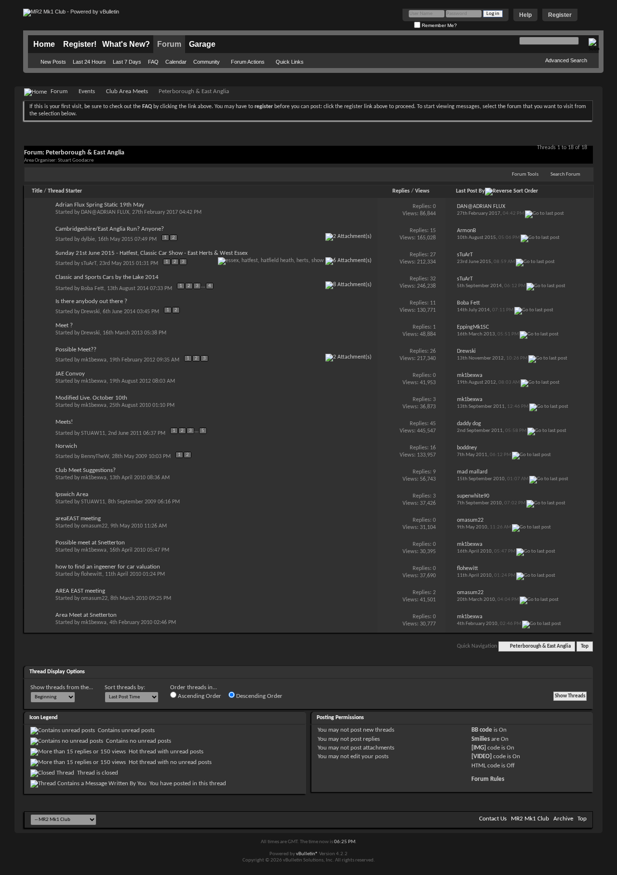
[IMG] (478, 748)
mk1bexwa (94, 360)
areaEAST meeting (78, 518)
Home (44, 44)
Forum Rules (487, 779)
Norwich (66, 446)
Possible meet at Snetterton (90, 543)
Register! (79, 44)
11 (433, 303)
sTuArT (88, 263)
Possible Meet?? (75, 350)
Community (206, 62)
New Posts (53, 62)
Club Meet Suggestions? (85, 470)
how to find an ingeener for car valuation (107, 567)
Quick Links (290, 62)
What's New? (126, 44)
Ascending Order (198, 696)
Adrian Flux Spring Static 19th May (99, 205)
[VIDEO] (481, 756)
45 (433, 424)
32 (433, 279)
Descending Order (258, 696)
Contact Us (493, 819)
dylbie (88, 239)
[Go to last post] (544, 213)
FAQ (153, 62)
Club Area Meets (127, 91)
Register (560, 15)
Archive (563, 819)
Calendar (176, 62)
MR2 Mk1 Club (530, 819)
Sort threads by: (125, 687)
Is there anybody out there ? (91, 301)
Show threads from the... (61, 687)
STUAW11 (93, 433)
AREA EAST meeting (80, 591)
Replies (401, 191)
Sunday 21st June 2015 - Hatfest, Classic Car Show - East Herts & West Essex (151, 253)
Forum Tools (525, 174)
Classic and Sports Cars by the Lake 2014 (107, 277)
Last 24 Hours (89, 62)
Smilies (480, 739)
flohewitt (91, 574)
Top (585, 646)
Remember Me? (438, 25)
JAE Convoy (70, 374)
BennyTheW (95, 456)
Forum (169, 44)
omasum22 (94, 526)
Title (37, 191)
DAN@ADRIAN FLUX (105, 212)
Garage (202, 44)
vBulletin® (307, 854)
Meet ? (64, 325)
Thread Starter (65, 191)
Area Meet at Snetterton (86, 615)
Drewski (90, 312)
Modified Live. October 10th (91, 398)
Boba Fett (92, 289)
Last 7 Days (127, 62)
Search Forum (565, 174)
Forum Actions (248, 62)
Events (87, 91)
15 (433, 231)
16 (433, 448)
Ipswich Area (71, 494)
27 (433, 255)
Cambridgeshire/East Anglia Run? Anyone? (109, 229)
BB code (481, 730)
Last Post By (470, 191)
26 (433, 351)
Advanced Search (566, 60)
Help (525, 15)
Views (422, 191)
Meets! (64, 422)
